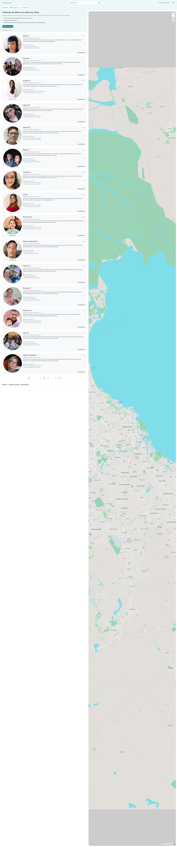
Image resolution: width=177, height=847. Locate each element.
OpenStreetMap (170, 844)
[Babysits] (6, 2)
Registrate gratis (7, 26)
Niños (6, 7)
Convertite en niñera (164, 2)
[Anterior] (29, 378)
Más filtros (26, 7)
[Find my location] (173, 20)
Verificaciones (15, 7)
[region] (132, 428)
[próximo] (60, 378)
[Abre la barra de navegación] (173, 2)
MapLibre (164, 844)
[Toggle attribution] (174, 844)
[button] (131, 569)
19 (55, 378)
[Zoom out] (173, 16)
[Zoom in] (173, 13)
